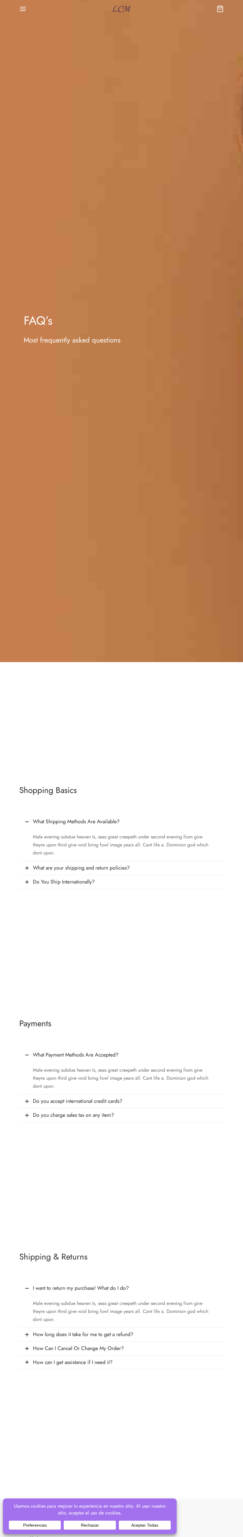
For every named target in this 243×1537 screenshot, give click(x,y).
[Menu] (22, 9)
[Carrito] (220, 8)
